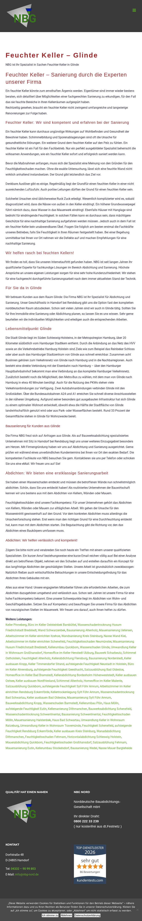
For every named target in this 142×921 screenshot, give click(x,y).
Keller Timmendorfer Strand (46, 664)
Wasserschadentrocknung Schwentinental (33, 714)
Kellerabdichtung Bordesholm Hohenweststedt (84, 675)
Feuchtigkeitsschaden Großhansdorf (68, 742)
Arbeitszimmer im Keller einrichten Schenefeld (35, 641)
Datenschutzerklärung (87, 915)
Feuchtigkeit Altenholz (36, 658)
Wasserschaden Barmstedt (60, 703)
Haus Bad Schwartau (66, 720)
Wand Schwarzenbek (51, 630)
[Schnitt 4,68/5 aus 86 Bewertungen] (90, 846)
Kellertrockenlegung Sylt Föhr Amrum (75, 692)
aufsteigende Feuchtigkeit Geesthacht (58, 669)
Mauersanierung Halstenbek (32, 720)
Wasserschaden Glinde (95, 647)
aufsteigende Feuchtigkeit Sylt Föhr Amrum (70, 686)
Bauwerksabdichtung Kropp (24, 703)
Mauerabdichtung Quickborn (24, 742)
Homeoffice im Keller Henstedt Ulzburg (68, 653)
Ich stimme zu (50, 915)
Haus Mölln (111, 703)
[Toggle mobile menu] (134, 10)
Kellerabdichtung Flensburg (69, 658)
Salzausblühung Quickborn (23, 686)
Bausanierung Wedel (83, 748)
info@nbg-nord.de (26, 874)
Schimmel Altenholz (69, 681)
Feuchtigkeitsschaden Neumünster (89, 641)
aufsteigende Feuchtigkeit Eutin (26, 709)
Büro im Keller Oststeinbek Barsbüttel (52, 624)
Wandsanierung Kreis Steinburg (81, 636)
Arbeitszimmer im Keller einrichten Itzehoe (33, 636)
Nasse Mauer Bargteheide (115, 748)
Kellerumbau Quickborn (63, 647)
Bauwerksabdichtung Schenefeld (109, 709)
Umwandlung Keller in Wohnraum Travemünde (50, 725)
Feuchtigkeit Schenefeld (97, 725)
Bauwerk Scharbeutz (108, 653)
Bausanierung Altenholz (82, 630)
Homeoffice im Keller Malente (103, 681)
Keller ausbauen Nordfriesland (35, 681)
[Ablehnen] (137, 910)
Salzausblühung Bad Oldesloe (104, 669)
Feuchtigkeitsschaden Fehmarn (45, 737)
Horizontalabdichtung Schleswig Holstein (94, 737)
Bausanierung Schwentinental (81, 714)
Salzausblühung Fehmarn (109, 742)
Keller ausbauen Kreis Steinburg (74, 731)
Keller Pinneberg (16, 624)
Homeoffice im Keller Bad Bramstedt (29, 675)
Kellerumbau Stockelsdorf (52, 748)
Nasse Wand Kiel (115, 636)
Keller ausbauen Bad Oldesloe (46, 697)
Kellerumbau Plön (90, 703)
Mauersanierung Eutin (20, 748)
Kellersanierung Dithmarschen (67, 709)
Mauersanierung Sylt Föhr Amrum (89, 697)
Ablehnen (66, 915)
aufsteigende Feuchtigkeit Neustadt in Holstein (96, 664)
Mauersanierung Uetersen (115, 630)
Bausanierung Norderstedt (106, 658)
